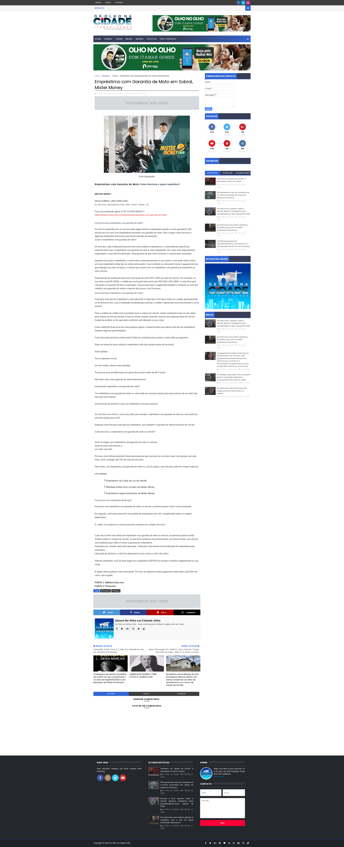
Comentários (243, 173)
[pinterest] (220, 843)
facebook (181, 694)
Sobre (108, 2)
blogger (111, 694)
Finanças (105, 76)
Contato (119, 2)
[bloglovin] (224, 843)
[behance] (238, 843)
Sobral (108, 39)
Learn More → (220, 776)
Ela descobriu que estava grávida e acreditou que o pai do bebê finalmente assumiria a (232, 227)
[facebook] (238, 3)
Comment (191, 612)
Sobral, (143, 93)
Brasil (129, 39)
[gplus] (215, 843)
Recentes (212, 173)
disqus (146, 694)
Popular (228, 173)
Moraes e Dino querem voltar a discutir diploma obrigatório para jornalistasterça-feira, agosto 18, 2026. (233, 211)
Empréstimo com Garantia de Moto (117, 184)
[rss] (234, 843)
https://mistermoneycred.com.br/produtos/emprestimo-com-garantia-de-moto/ (131, 215)
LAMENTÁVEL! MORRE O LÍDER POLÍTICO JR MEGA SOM (143, 675)
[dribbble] (229, 843)
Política (152, 39)
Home (98, 2)
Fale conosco (168, 39)
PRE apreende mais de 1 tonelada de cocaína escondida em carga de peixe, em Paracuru (233, 195)
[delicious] (248, 843)
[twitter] (243, 3)
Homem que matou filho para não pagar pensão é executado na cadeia (232, 391)
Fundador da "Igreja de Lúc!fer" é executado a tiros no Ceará (231, 180)
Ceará (119, 39)
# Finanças (105, 591)
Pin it (164, 612)
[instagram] (248, 3)
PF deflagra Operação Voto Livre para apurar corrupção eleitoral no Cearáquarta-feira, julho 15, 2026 (233, 377)
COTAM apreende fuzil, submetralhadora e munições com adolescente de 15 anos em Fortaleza (233, 244)
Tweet (110, 612)
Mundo (140, 39)
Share (137, 612)
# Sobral (115, 591)
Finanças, (136, 93)
